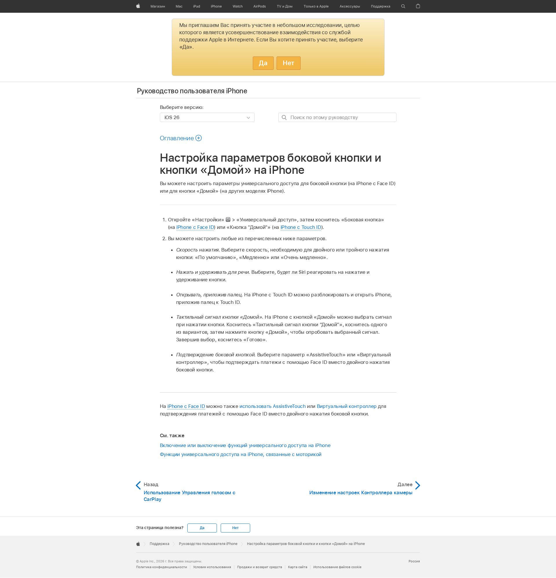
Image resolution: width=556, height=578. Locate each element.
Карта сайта (297, 567)
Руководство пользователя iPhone (192, 91)
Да (263, 63)
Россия (414, 561)
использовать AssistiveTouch (272, 406)
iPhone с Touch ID (301, 227)
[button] (403, 6)
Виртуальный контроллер (347, 406)
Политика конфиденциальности (161, 567)
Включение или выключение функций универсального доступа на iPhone (245, 445)
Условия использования (212, 567)
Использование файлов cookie (337, 567)
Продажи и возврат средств (259, 567)
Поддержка (159, 544)
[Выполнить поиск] (284, 117)
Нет (289, 63)
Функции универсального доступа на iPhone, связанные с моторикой (241, 454)
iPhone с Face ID (195, 227)
